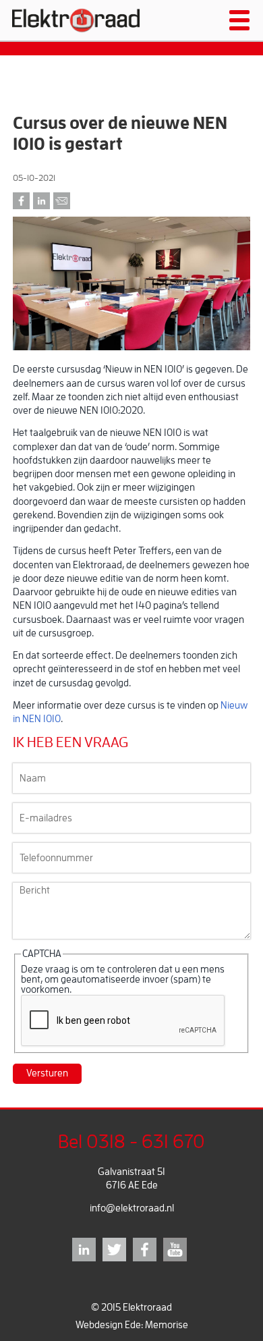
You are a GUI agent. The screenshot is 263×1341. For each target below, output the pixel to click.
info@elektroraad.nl (132, 1208)
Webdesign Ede (108, 1325)
